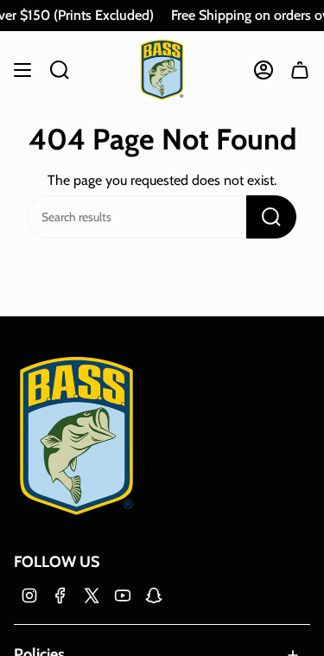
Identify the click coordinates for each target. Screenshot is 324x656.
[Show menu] (22, 69)
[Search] (271, 217)
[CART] (300, 69)
